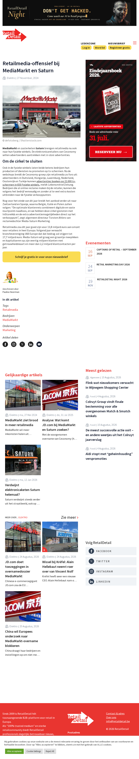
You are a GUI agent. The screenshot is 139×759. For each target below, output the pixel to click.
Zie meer (68, 517)
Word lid (100, 47)
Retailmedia (10, 310)
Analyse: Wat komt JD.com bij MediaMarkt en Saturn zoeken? (58, 425)
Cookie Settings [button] (34, 751)
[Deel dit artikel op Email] (39, 344)
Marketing (9, 330)
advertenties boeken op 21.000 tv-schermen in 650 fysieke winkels (39, 183)
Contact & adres (115, 713)
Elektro (11, 78)
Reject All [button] (50, 751)
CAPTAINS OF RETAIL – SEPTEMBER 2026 (116, 251)
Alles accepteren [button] (14, 751)
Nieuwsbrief (116, 43)
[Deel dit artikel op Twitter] (22, 344)
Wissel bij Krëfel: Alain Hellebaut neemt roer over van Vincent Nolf (58, 566)
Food (92, 396)
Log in (86, 47)
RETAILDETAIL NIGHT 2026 (112, 279)
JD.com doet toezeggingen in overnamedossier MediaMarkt (17, 569)
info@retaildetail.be (118, 721)
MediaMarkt (10, 320)
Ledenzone (88, 43)
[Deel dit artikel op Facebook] (5, 344)
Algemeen (95, 377)
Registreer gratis (120, 47)
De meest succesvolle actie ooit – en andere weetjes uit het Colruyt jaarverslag (110, 435)
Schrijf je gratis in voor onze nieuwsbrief (41, 257)
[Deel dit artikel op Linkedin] (30, 344)
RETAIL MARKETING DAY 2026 (113, 264)
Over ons (111, 717)
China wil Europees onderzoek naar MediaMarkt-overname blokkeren (21, 638)
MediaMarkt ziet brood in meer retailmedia (21, 422)
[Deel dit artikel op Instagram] (13, 344)
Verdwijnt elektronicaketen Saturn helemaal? (22, 490)
